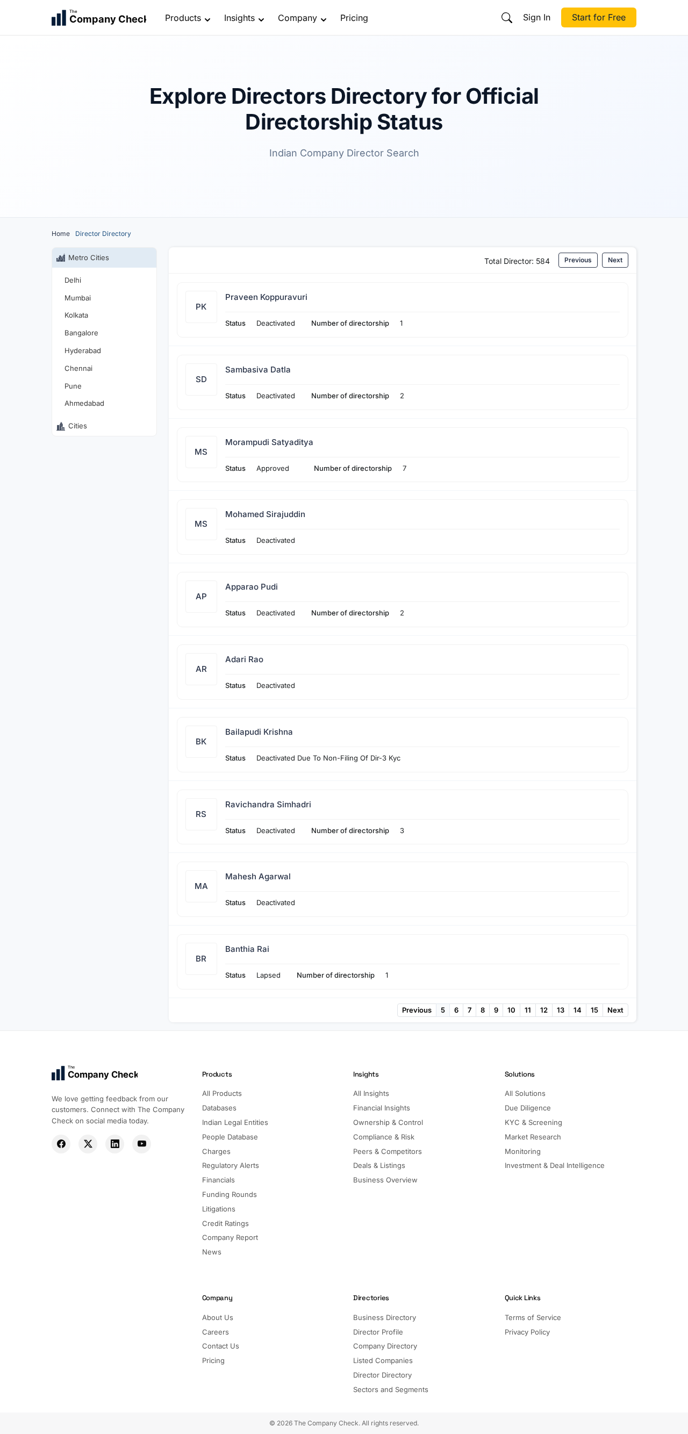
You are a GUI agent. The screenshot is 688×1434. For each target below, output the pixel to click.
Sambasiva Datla (258, 369)
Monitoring (523, 1151)
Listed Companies (383, 1360)
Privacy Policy (527, 1332)
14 (578, 1010)
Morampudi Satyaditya (269, 442)
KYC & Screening (533, 1122)
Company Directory (385, 1346)
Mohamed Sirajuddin (265, 514)
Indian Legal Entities (235, 1122)
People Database (230, 1136)
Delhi (72, 280)
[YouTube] (141, 1144)
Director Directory (382, 1375)
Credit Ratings (225, 1223)
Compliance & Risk (383, 1136)
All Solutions (525, 1093)
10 (511, 1010)
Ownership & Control (388, 1122)
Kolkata (76, 315)
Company (297, 17)
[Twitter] (87, 1144)
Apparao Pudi (251, 587)
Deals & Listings (379, 1165)
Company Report (230, 1237)
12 (544, 1010)
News (211, 1251)
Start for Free (599, 17)
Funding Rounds (229, 1194)
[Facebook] (61, 1144)
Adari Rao (244, 659)
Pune (73, 386)
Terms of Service (533, 1317)
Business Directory (384, 1317)
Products (183, 17)
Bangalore (81, 332)
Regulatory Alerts (230, 1165)
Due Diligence (528, 1107)
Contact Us (220, 1346)
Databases (219, 1107)
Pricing (354, 17)
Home (61, 234)
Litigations (218, 1208)
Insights (239, 17)
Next (615, 260)
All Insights (371, 1093)
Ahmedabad (84, 403)
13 (560, 1010)
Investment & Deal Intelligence (555, 1165)
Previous (578, 260)
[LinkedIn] (114, 1144)
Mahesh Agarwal (258, 876)
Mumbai (77, 297)
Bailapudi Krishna (259, 732)
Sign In (536, 17)
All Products (222, 1093)
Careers (215, 1332)
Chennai (78, 368)
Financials (218, 1179)
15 (594, 1010)
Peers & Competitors (387, 1151)
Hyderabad (82, 350)
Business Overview (385, 1179)
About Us (217, 1317)
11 (528, 1010)
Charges (216, 1151)
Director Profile (378, 1332)
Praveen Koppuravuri (266, 297)
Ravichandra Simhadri (268, 804)
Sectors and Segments (390, 1389)
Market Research (533, 1136)
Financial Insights (381, 1107)
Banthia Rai (247, 949)
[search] (506, 17)
